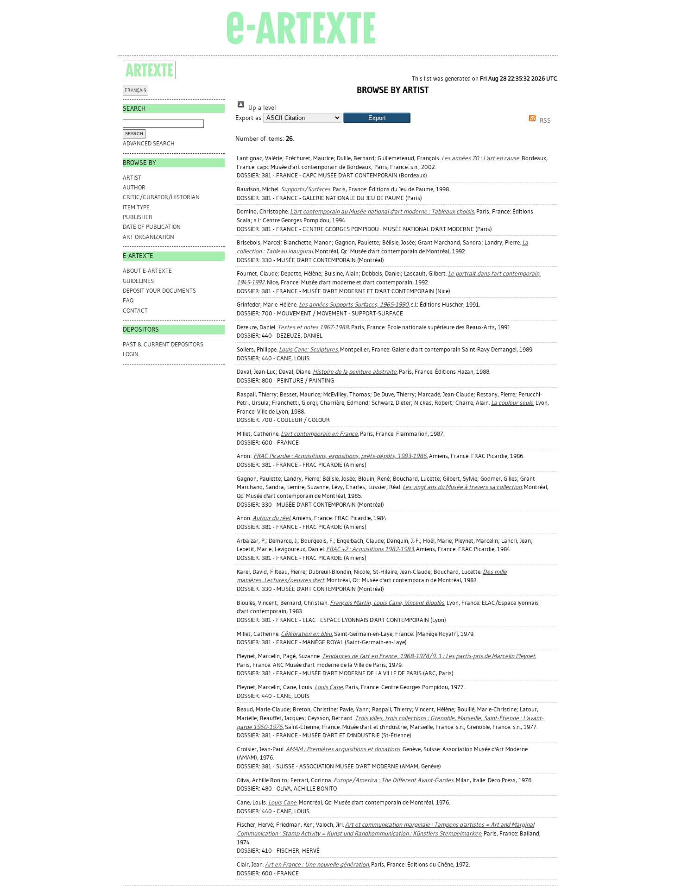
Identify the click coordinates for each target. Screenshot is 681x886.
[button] (376, 118)
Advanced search (149, 143)
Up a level (261, 108)
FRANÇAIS (135, 91)
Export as (248, 118)
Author (134, 187)
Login (131, 354)
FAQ (128, 300)
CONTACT (135, 310)
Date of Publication (152, 226)
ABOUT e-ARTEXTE (147, 270)
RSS (544, 121)
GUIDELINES (138, 280)
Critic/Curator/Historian (161, 197)
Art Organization (148, 236)
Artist (132, 177)
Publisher (137, 217)
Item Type (136, 207)
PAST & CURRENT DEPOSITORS (163, 344)
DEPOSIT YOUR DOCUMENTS (159, 290)
